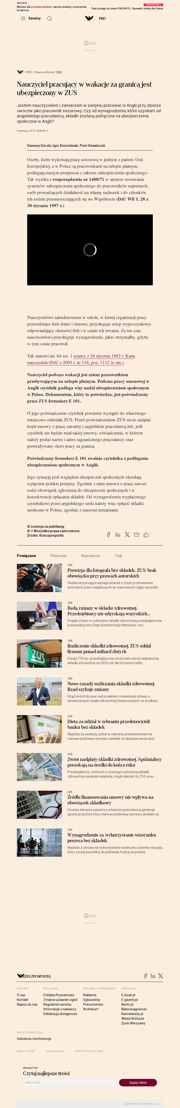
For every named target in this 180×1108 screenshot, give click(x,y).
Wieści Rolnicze (132, 1018)
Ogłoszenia (91, 1000)
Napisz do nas (27, 1004)
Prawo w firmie (44, 72)
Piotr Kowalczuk (92, 145)
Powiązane (26, 556)
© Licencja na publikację (46, 526)
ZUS (59, 72)
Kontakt (22, 1000)
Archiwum (90, 1009)
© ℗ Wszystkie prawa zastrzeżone (53, 531)
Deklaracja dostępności (60, 1014)
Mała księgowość (134, 1009)
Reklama (89, 995)
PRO (102, 18)
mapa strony (26, 1051)
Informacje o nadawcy (59, 1009)
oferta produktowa (89, 1051)
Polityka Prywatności (58, 995)
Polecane (58, 556)
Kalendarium (55, 1051)
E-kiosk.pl (128, 995)
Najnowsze (90, 556)
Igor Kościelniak (65, 145)
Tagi (118, 556)
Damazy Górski (39, 145)
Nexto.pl (127, 1004)
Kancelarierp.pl (132, 1014)
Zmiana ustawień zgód (60, 1000)
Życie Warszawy (133, 1023)
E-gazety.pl (129, 1000)
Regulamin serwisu (57, 1004)
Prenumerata (93, 1004)
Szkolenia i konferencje (34, 1039)
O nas (21, 995)
